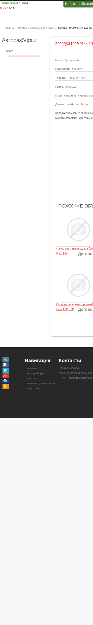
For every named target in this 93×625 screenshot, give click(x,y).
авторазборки (35, 373)
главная (32, 368)
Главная (10, 27)
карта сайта (34, 388)
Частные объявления (31, 27)
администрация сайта (41, 383)
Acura (51, 27)
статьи (31, 378)
